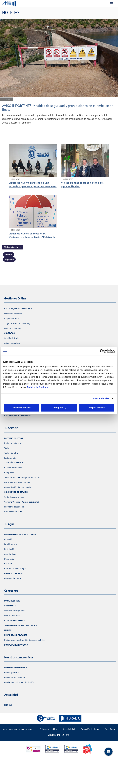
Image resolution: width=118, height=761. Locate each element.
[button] (12, 247)
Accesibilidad (69, 729)
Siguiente (9, 259)
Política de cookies (48, 729)
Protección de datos (90, 729)
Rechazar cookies (22, 407)
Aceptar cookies (96, 407)
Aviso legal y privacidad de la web (18, 729)
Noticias (8, 705)
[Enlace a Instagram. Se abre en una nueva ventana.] (67, 734)
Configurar (57, 407)
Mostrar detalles (101, 398)
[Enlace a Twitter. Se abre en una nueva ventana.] (63, 734)
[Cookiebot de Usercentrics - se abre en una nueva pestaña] (102, 351)
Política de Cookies (37, 387)
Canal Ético (109, 729)
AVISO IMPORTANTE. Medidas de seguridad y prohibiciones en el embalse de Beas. (57, 107)
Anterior (8, 254)
